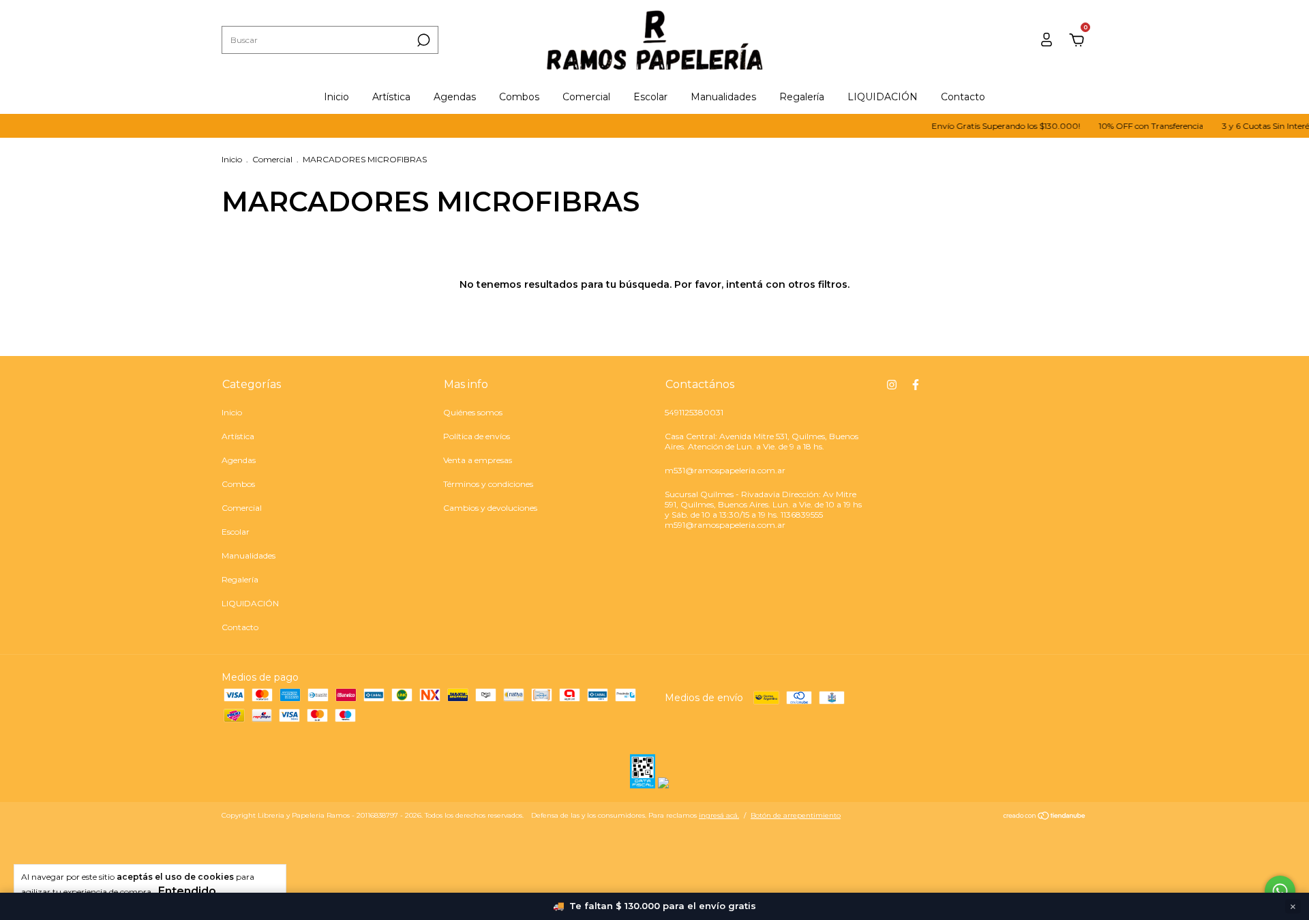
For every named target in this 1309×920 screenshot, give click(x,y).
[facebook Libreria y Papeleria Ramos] (915, 384)
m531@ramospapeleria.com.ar (725, 470)
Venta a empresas (477, 460)
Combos (519, 97)
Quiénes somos (472, 412)
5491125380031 (694, 412)
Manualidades (723, 97)
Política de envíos (476, 436)
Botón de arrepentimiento (796, 815)
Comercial (586, 97)
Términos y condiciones (488, 484)
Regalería (801, 97)
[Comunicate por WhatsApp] (1280, 891)
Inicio (336, 97)
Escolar (650, 97)
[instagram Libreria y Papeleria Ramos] (891, 384)
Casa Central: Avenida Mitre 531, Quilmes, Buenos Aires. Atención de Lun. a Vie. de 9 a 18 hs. (761, 441)
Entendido (187, 891)
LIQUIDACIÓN (882, 97)
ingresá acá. (719, 815)
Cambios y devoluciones (490, 508)
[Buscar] (422, 40)
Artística (391, 97)
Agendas (455, 97)
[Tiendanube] (1044, 817)
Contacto (963, 97)
